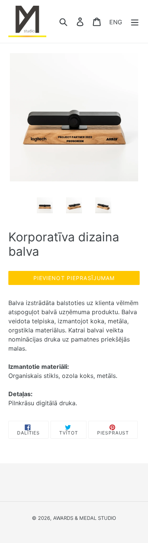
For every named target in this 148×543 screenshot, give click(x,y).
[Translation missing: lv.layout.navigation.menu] (134, 21)
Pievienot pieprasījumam (74, 278)
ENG (115, 21)
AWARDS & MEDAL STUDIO (84, 518)
